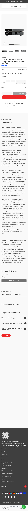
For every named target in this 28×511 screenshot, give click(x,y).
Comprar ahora (14, 97)
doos (18, 502)
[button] (4, 6)
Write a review (14, 280)
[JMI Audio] (14, 435)
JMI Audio (7, 502)
